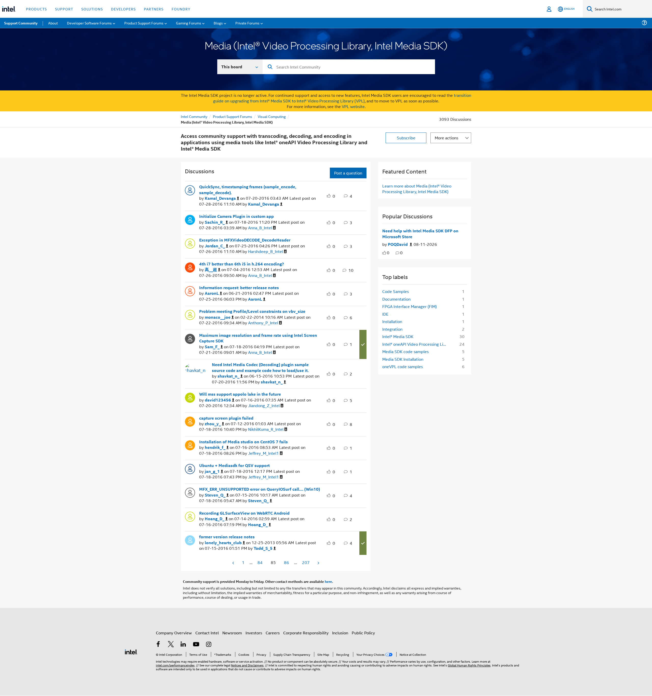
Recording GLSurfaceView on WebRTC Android (244, 513)
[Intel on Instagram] (208, 645)
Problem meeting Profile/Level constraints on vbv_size (252, 311)
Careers (273, 633)
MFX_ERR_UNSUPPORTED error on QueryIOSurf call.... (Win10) (259, 489)
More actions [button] (446, 138)
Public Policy (363, 633)
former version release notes (227, 537)
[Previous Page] (233, 563)
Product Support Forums (232, 116)
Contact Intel (207, 633)
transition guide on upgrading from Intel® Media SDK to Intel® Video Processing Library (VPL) (342, 98)
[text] (384, 253)
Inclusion (340, 633)
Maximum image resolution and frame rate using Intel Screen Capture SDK (258, 338)
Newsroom (232, 633)
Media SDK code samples (405, 351)
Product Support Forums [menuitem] (144, 22)
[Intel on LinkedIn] (183, 645)
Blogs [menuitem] (218, 22)
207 (306, 562)
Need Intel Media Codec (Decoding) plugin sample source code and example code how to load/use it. (260, 367)
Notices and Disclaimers (247, 665)
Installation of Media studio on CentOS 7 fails (243, 442)
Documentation (396, 299)
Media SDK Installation (402, 359)
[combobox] (349, 66)
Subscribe (406, 138)
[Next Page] (318, 563)
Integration (392, 329)
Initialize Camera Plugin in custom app (236, 216)
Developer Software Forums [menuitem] (89, 22)
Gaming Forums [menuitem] (188, 22)
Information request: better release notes (239, 287)
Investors (254, 633)
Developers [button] (123, 8)
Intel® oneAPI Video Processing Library (416, 344)
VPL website (353, 106)
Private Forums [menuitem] (247, 22)
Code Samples (395, 291)
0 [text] (388, 253)
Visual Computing (272, 116)
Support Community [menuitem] (20, 23)
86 (286, 562)
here (328, 581)
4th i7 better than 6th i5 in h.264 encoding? (241, 264)
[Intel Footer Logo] (131, 651)
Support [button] (64, 8)
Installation (392, 321)
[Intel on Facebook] (158, 645)
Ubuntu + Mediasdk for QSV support (234, 465)
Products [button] (36, 8)
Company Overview (174, 633)
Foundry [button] (181, 8)
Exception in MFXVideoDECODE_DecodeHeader (244, 240)
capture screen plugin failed (226, 418)
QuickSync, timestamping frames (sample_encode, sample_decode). (247, 189)
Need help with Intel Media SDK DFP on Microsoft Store (420, 233)
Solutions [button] (92, 8)
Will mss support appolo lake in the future (240, 394)
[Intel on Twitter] (171, 645)
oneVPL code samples (402, 366)
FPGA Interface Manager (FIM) (409, 306)
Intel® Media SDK (397, 336)
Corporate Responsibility (306, 633)
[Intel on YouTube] (196, 645)
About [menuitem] (53, 22)
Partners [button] (154, 8)
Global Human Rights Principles (469, 665)
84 (260, 562)
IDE (385, 314)
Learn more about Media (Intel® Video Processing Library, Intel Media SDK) (416, 188)
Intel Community (194, 116)
